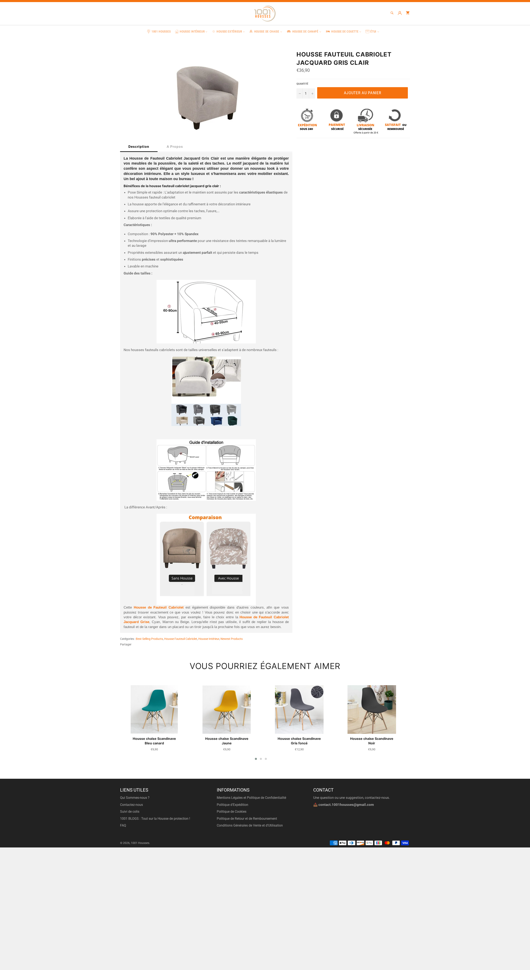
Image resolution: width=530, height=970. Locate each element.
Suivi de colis (129, 812)
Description (138, 146)
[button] (255, 759)
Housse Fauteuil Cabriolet (180, 638)
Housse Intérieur (208, 638)
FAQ (123, 825)
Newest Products (231, 638)
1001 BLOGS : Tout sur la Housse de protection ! (155, 819)
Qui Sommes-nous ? (134, 798)
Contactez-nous (131, 805)
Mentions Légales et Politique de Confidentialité (251, 798)
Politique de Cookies (231, 812)
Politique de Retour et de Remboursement (247, 819)
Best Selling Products (149, 638)
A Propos (175, 146)
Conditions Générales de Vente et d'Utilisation (250, 825)
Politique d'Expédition (232, 805)
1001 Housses (140, 843)
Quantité (302, 83)
